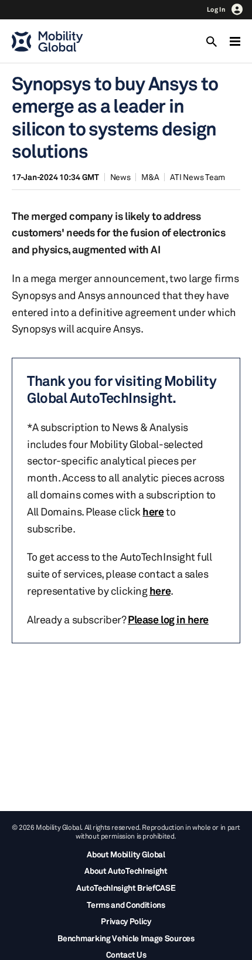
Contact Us (126, 954)
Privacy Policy (126, 921)
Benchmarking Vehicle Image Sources (125, 938)
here (153, 511)
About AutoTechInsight (125, 871)
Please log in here (168, 619)
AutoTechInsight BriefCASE (125, 888)
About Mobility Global (126, 854)
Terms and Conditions (126, 905)
